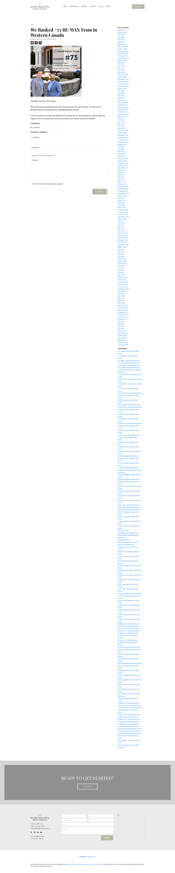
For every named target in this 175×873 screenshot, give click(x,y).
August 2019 (122, 219)
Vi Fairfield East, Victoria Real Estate (130, 708)
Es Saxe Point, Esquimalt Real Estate (130, 423)
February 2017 (122, 277)
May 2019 (121, 226)
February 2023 (123, 130)
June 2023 (121, 121)
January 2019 (122, 235)
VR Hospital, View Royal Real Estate (129, 731)
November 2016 (123, 284)
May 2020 (121, 203)
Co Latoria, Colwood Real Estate (128, 363)
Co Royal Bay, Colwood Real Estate (129, 365)
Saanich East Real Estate (126, 545)
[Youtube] (41, 832)
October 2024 (122, 84)
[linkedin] (38, 832)
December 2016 (123, 282)
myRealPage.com (91, 856)
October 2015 (122, 315)
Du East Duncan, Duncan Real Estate (130, 393)
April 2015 (121, 329)
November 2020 (123, 189)
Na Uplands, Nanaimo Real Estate (128, 479)
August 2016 (122, 291)
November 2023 (123, 109)
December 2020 (123, 186)
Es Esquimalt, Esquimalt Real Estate (129, 405)
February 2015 (122, 333)
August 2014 (122, 338)
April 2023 (121, 126)
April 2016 (121, 301)
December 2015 (123, 310)
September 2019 (123, 217)
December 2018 (123, 238)
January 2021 (122, 184)
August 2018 (122, 247)
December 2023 (123, 107)
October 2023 (122, 112)
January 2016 (122, 308)
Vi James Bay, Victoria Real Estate (129, 719)
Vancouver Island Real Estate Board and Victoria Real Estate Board (84, 864)
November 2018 (123, 240)
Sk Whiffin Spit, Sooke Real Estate (129, 647)
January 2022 (122, 161)
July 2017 (121, 268)
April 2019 (121, 228)
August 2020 (122, 196)
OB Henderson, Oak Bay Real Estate (129, 510)
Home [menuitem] (65, 6)
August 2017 (122, 266)
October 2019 (122, 214)
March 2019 (121, 231)
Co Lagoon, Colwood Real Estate (129, 360)
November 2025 (123, 54)
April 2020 (121, 205)
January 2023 (122, 133)
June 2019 (121, 224)
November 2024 (123, 81)
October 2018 (122, 242)
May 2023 (121, 123)
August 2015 (122, 319)
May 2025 (121, 68)
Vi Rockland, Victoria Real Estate (128, 726)
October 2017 (122, 263)
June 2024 (121, 93)
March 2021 (121, 182)
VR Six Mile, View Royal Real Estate (129, 733)
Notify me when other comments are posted (48, 184)
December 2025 (123, 51)
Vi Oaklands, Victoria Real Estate (128, 724)
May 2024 (121, 96)
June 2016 (121, 296)
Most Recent (122, 30)
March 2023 (122, 128)
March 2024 (122, 100)
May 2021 (121, 177)
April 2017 (121, 273)
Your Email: (35, 147)
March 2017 (121, 275)
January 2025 (122, 77)
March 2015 (121, 331)
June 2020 (121, 200)
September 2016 (123, 289)
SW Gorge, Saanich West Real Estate (130, 663)
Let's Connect (87, 787)
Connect (138, 6)
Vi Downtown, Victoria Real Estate (129, 705)
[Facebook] (32, 832)
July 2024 (121, 91)
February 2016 (122, 305)
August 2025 (122, 61)
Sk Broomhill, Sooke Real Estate (128, 626)
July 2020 (121, 198)
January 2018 (122, 261)
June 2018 (121, 252)
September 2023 (123, 114)
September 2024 (123, 86)
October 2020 (122, 191)
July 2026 (121, 35)
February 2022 (123, 158)
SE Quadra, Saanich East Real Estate (130, 593)
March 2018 (121, 259)
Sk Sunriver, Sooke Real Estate (128, 640)
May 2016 (121, 298)
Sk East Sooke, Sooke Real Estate (129, 628)
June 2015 (121, 324)
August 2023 (122, 116)
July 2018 (121, 249)
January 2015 (122, 336)
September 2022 (123, 142)
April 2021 (121, 179)
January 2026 (122, 49)
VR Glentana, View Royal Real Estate (130, 729)
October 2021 (122, 165)
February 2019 (122, 233)
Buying (84, 6)
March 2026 (122, 44)
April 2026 (121, 42)
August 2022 (122, 144)
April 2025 (121, 70)
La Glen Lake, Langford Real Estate (129, 435)
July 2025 (121, 63)
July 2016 (121, 294)
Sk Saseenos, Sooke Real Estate (128, 633)
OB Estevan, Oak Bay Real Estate (128, 505)
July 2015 (121, 322)
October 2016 (122, 287)
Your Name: (35, 137)
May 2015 (121, 326)
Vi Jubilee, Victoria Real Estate (128, 722)
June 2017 (121, 270)
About (107, 6)
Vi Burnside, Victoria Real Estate (128, 703)
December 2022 (123, 135)
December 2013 (123, 343)
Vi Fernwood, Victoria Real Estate (129, 715)
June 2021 (121, 175)
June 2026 (121, 37)
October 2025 (122, 56)
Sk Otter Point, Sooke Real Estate (129, 631)
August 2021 (122, 170)
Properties (74, 6)
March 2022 (122, 156)
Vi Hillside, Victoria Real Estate (128, 717)
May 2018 (121, 254)
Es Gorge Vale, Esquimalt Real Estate (130, 407)
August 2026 (122, 33)
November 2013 (123, 345)
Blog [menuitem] (101, 6)
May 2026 (121, 40)
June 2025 (121, 65)
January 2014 (122, 340)
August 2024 (122, 89)
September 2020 (123, 193)
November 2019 (123, 212)
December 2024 (123, 79)
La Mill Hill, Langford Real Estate (128, 456)
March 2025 (122, 72)
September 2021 (123, 168)
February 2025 (123, 75)
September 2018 (123, 245)
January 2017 (122, 280)
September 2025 (123, 58)
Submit (100, 191)
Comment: (35, 160)
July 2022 (121, 147)
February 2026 (123, 47)
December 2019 (123, 210)
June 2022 (121, 149)
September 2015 (123, 317)
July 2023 (121, 119)
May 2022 (121, 151)
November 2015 (123, 312)
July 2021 (121, 172)
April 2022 (121, 154)
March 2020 (122, 207)
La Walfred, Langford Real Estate (128, 468)
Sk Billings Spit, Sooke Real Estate (129, 624)
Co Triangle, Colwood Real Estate (129, 367)
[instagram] (35, 832)
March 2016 (121, 303)
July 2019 (121, 221)
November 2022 (123, 137)
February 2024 (123, 103)
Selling (93, 6)
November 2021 (123, 163)
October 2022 (122, 140)
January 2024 (122, 105)
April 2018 (121, 256)
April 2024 (121, 98)
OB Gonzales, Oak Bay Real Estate (129, 507)
